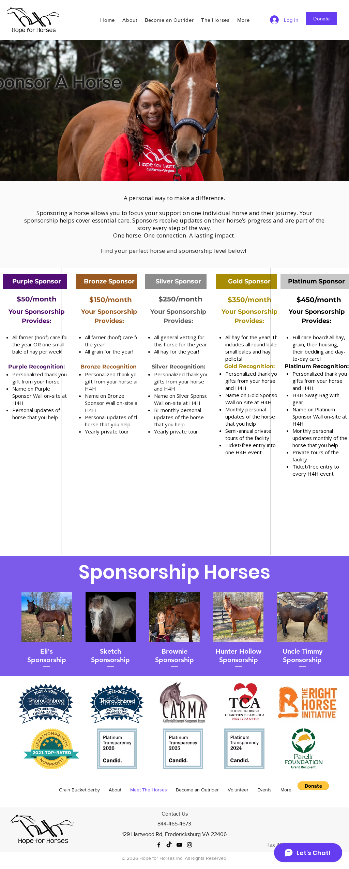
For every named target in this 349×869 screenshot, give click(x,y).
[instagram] (189, 844)
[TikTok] (169, 844)
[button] (243, 20)
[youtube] (179, 844)
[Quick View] (46, 617)
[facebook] (158, 844)
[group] (174, 630)
